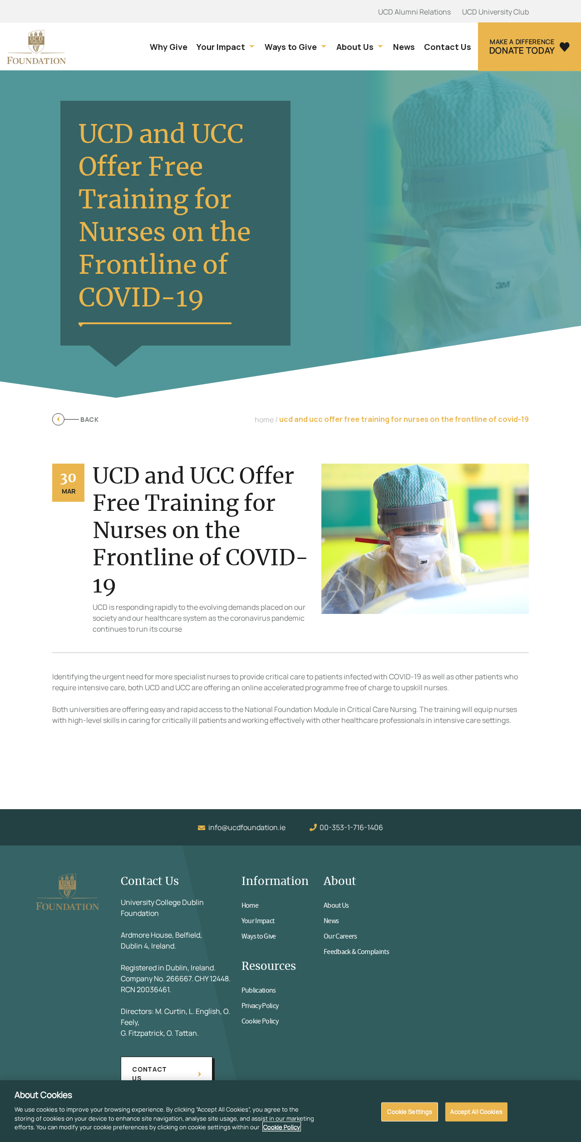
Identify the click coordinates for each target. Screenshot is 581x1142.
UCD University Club (495, 12)
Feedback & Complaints (356, 951)
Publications (258, 990)
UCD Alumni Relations (414, 12)
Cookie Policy (259, 1021)
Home (249, 905)
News (404, 47)
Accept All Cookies (476, 1111)
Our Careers (340, 936)
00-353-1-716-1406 (351, 827)
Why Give (168, 47)
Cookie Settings (409, 1111)
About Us (355, 47)
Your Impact (221, 47)
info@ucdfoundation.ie (247, 827)
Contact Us (447, 47)
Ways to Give (291, 47)
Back (89, 419)
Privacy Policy (260, 1005)
